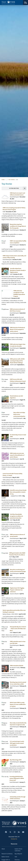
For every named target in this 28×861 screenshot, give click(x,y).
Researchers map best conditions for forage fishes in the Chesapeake (18, 226)
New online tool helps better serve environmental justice (19, 414)
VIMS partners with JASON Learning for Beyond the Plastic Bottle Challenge (17, 360)
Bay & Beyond (18, 853)
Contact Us (14, 839)
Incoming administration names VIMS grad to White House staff (17, 778)
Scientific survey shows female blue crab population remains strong (18, 492)
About (3, 849)
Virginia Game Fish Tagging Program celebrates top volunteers (17, 589)
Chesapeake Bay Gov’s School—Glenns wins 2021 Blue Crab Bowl (18, 628)
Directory (17, 859)
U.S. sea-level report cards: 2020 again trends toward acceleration (17, 743)
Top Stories (11, 179)
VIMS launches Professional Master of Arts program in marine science (17, 329)
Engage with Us (6, 859)
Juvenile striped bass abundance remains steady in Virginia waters (18, 270)
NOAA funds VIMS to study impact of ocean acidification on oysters (18, 704)
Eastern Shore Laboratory (18, 849)
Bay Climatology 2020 (15, 760)
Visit (16, 856)
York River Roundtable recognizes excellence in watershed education (16, 516)
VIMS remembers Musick (16, 665)
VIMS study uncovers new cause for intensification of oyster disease (17, 455)
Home (3, 179)
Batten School (5, 856)
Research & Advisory (7, 853)
